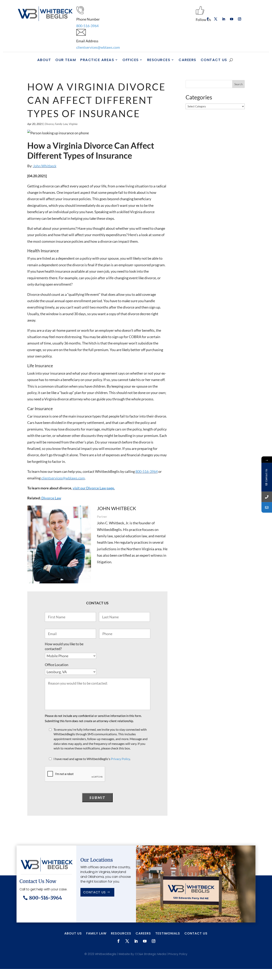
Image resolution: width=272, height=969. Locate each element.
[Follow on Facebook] (207, 19)
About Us (73, 934)
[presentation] (75, 774)
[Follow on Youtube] (231, 19)
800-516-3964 (87, 26)
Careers (187, 60)
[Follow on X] (215, 19)
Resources (158, 60)
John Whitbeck (44, 166)
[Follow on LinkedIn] (223, 19)
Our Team (65, 60)
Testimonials (167, 934)
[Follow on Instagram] (239, 19)
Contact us (94, 892)
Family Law (61, 124)
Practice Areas (97, 60)
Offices (130, 60)
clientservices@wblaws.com (98, 47)
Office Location (56, 664)
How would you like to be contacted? (64, 646)
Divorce (49, 124)
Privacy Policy (120, 759)
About (44, 60)
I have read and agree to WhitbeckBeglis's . (92, 759)
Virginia (73, 124)
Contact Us (214, 60)
